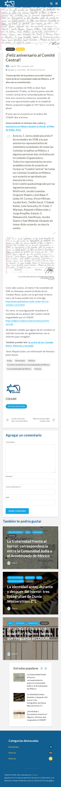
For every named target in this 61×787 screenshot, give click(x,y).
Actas (9, 360)
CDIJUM (13, 66)
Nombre (9, 476)
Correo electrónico (13, 487)
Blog (28, 532)
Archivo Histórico (15, 532)
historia (38, 369)
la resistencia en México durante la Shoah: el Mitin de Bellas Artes (30, 126)
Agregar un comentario (17, 70)
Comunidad (37, 532)
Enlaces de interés (16, 581)
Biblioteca (30, 578)
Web (7, 497)
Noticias (20, 49)
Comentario (10, 442)
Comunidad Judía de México (19, 369)
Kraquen (34, 775)
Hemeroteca (32, 623)
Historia (10, 49)
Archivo (31, 360)
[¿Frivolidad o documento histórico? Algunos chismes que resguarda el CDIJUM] (30, 638)
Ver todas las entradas (16, 406)
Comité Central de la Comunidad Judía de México (28, 364)
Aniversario (20, 360)
